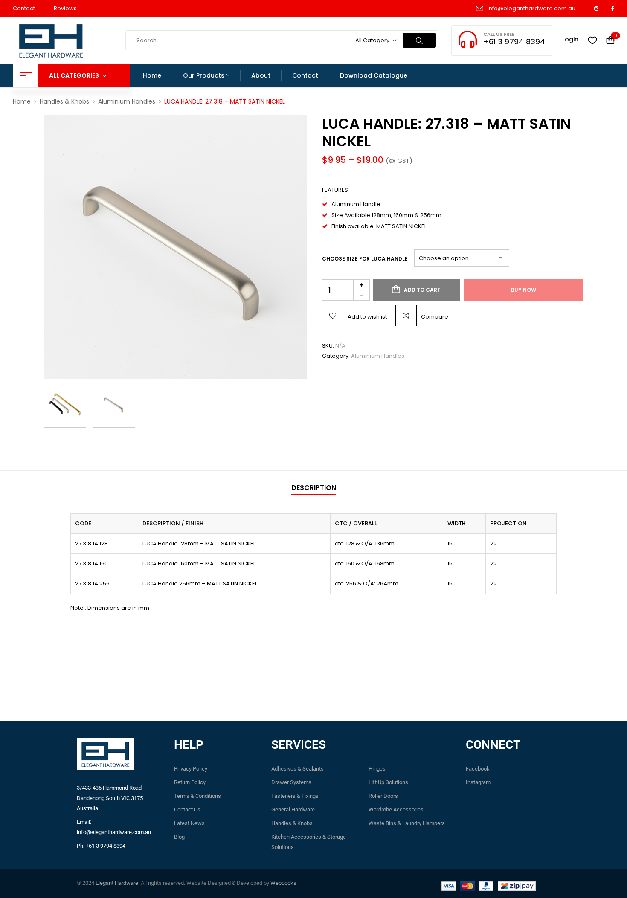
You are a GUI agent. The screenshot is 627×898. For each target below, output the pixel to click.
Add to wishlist (367, 317)
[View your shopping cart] (610, 41)
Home (22, 101)
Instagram (478, 782)
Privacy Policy (190, 768)
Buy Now (523, 289)
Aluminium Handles (126, 101)
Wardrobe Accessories (396, 809)
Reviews (65, 8)
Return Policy (190, 782)
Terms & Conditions (197, 796)
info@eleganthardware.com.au (531, 8)
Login (570, 39)
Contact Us (187, 809)
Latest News (189, 823)
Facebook (478, 768)
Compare (434, 317)
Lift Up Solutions (388, 782)
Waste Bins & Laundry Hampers (407, 823)
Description (313, 487)
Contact (24, 8)
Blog (179, 837)
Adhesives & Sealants (297, 768)
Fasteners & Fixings (295, 796)
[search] (419, 40)
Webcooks (283, 883)
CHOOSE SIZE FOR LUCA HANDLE (365, 258)
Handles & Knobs (64, 101)
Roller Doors (383, 796)
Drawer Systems (291, 782)
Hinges (377, 768)
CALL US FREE (498, 34)
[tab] (313, 488)
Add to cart (422, 289)
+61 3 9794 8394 (514, 41)
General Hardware (293, 809)
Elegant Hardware (117, 883)
